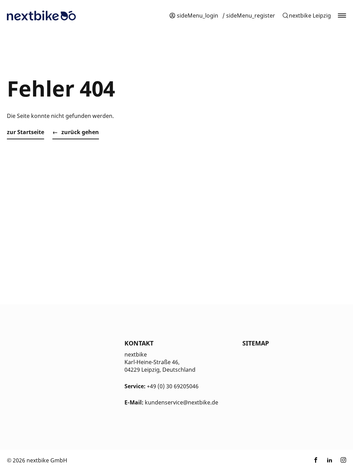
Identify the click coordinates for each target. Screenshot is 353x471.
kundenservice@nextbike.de (181, 402)
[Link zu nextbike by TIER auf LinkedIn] (329, 460)
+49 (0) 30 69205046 (173, 386)
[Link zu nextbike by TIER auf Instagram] (343, 460)
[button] (306, 15)
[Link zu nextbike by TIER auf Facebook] (316, 460)
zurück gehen (80, 132)
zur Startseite (25, 132)
